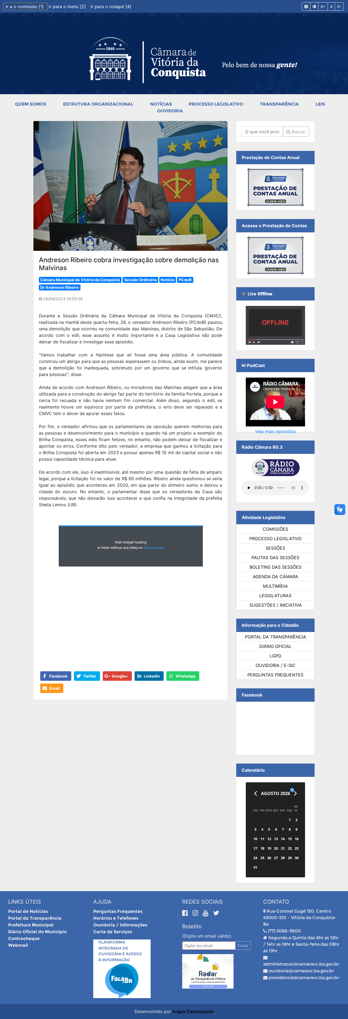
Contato (276, 901)
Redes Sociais (202, 901)
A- (339, 6)
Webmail (18, 945)
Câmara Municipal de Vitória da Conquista (80, 279)
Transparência (279, 104)
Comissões (275, 529)
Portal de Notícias (28, 911)
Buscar (298, 131)
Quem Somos (30, 104)
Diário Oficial (275, 646)
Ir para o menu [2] (68, 6)
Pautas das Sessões (275, 557)
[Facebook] (186, 913)
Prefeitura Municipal (31, 925)
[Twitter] (216, 913)
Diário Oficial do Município (37, 931)
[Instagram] (196, 913)
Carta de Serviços (112, 931)
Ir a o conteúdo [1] (25, 6)
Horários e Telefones (115, 918)
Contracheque (24, 938)
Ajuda (102, 901)
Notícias (161, 104)
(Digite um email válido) (206, 936)
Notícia (167, 279)
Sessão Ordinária (140, 279)
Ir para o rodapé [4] (111, 6)
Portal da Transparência (275, 637)
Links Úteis (24, 901)
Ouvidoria (170, 110)
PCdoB (185, 279)
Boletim (191, 926)
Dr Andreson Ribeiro (59, 287)
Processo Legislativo (216, 104)
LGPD (275, 656)
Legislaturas (275, 595)
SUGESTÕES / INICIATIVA (275, 605)
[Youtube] (206, 913)
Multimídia (275, 586)
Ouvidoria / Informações (120, 925)
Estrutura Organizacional (98, 104)
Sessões (275, 548)
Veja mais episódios (275, 431)
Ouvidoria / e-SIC (276, 665)
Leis (320, 104)
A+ (323, 6)
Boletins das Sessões (276, 567)
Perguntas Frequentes (275, 675)
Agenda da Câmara (275, 576)
